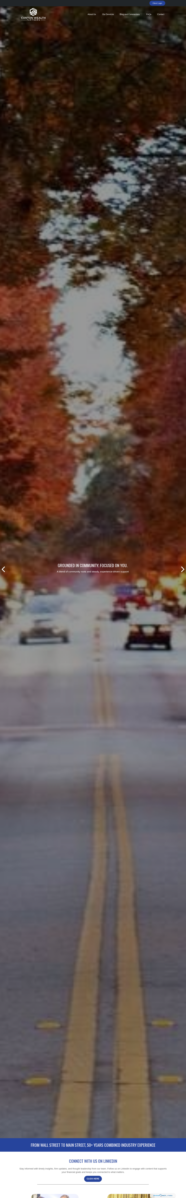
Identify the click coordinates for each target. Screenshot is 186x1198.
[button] (92, 14)
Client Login (157, 3)
